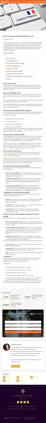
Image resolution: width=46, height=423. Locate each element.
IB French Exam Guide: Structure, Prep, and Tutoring (37, 297)
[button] (45, 8)
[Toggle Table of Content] (4, 55)
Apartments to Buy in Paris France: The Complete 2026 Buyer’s (15, 297)
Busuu (11, 176)
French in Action (10, 244)
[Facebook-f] (18, 402)
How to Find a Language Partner (13, 66)
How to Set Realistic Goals (12, 60)
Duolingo (8, 176)
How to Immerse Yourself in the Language (16, 63)
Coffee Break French (26, 181)
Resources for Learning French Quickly (15, 71)
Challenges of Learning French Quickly (15, 73)
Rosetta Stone (19, 176)
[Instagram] (21, 402)
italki (7, 252)
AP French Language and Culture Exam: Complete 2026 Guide (16, 304)
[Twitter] (24, 402)
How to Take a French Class (12, 68)
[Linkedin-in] (28, 402)
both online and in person (14, 155)
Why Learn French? (11, 58)
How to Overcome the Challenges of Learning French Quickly (19, 76)
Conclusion (9, 78)
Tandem (29, 190)
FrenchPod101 (9, 248)
